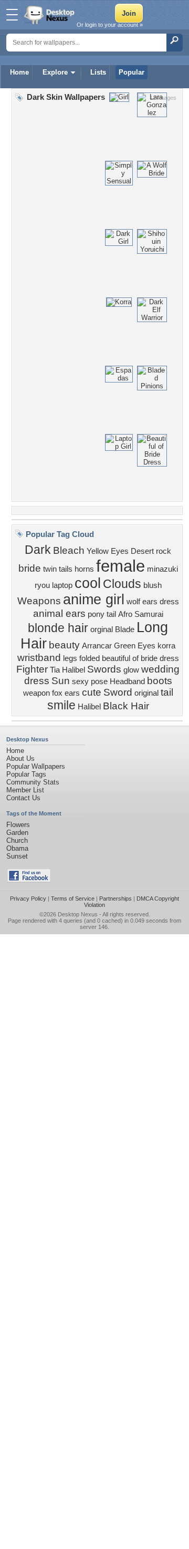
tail (167, 692)
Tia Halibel (67, 670)
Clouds (122, 584)
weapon (36, 693)
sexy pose (90, 681)
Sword (117, 692)
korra (166, 646)
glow (131, 670)
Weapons (39, 600)
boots (159, 680)
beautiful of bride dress (140, 658)
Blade (124, 629)
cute (91, 692)
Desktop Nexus (78, 914)
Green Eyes (134, 646)
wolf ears (142, 601)
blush (152, 585)
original (146, 693)
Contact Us (23, 798)
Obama (17, 848)
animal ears (59, 613)
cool (88, 583)
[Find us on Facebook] (28, 880)
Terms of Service (72, 898)
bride (29, 568)
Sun (60, 680)
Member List (25, 790)
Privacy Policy (28, 898)
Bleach (69, 550)
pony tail (102, 614)
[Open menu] (12, 14)
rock (163, 551)
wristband (39, 657)
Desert (142, 551)
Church (17, 840)
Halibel (89, 707)
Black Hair (126, 705)
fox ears (66, 693)
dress (169, 601)
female (120, 566)
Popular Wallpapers (35, 766)
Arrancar (97, 646)
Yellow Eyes (108, 551)
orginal (101, 629)
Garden (17, 833)
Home (19, 72)
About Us (20, 758)
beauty (64, 644)
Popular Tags (26, 774)
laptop (62, 585)
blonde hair (58, 628)
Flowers (18, 825)
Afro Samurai (140, 614)
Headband (127, 681)
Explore (55, 72)
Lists (98, 72)
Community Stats (32, 782)
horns (84, 569)
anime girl (93, 599)
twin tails (57, 569)
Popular (131, 72)
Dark (38, 549)
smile (61, 705)
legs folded (81, 658)
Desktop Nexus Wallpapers (50, 14)
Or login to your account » (110, 25)
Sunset (17, 856)
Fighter (32, 669)
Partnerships (115, 898)
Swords (104, 669)
